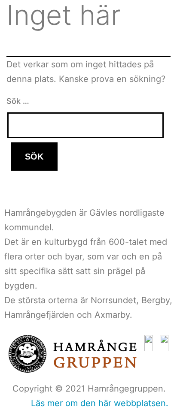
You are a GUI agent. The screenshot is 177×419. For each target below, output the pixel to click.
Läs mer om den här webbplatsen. (99, 403)
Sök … (17, 101)
